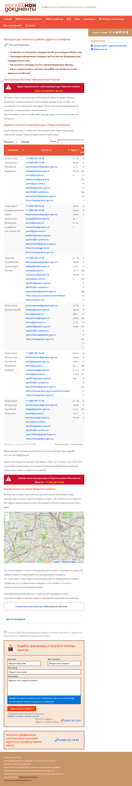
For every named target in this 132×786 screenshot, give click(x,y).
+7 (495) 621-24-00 (35, 257)
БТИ (69, 18)
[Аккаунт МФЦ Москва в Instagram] (110, 32)
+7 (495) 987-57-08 (35, 400)
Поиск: (53, 141)
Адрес (74, 149)
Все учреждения (12, 25)
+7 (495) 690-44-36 (35, 205)
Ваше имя (11, 659)
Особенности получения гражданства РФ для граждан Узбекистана (46, 52)
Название (13, 149)
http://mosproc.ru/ (35, 299)
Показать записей (16, 141)
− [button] (7, 519)
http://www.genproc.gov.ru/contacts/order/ (48, 390)
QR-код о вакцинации (112, 18)
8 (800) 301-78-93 (72, 720)
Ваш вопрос (12, 676)
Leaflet (56, 561)
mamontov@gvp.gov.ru (37, 179)
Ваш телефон (54, 659)
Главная (8, 18)
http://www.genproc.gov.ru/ (49, 90)
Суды (77, 18)
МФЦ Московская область (28, 18)
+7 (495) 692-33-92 (35, 162)
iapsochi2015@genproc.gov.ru (41, 196)
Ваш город (12, 667)
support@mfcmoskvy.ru (28, 777)
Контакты (46, 149)
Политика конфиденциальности (17, 780)
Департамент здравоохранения (110, 45)
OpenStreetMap (69, 561)
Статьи (31, 25)
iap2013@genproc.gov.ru (38, 187)
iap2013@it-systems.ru (37, 191)
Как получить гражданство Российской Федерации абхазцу (41, 64)
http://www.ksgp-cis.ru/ (37, 247)
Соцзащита (90, 18)
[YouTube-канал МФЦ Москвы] (117, 32)
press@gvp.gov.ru (35, 175)
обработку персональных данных (23, 716)
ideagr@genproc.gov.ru (37, 170)
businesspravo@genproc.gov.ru (41, 166)
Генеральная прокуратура (29, 606)
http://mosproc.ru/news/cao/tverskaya (45, 295)
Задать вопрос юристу (22, 708)
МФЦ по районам (54, 18)
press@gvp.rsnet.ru (35, 183)
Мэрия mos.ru (100, 49)
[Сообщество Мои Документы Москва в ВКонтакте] (113, 32)
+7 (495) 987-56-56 (35, 158)
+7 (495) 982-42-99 (35, 210)
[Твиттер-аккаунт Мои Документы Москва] (123, 32)
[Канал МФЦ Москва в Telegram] (127, 32)
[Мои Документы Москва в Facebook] (120, 32)
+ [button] (7, 515)
